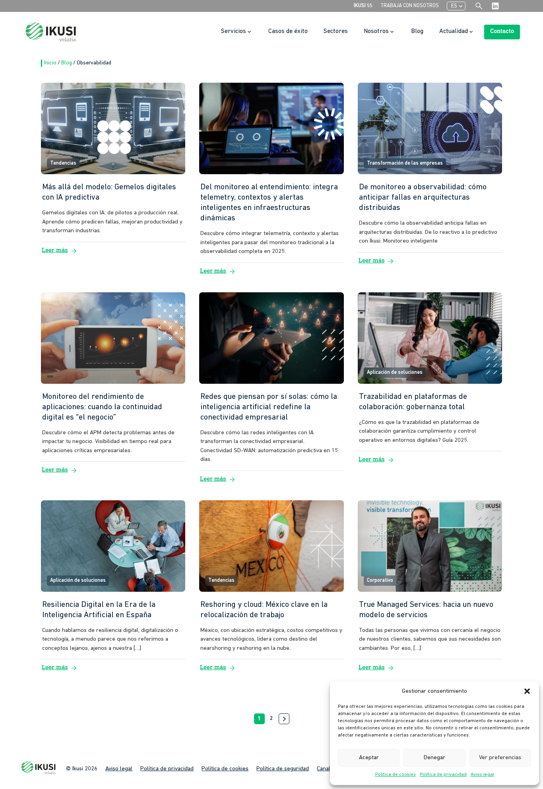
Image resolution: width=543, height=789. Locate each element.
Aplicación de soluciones (395, 372)
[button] (527, 691)
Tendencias (63, 163)
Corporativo (380, 580)
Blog (67, 63)
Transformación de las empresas (405, 163)
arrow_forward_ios (284, 719)
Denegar (434, 758)
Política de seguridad (282, 769)
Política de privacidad (443, 774)
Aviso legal (482, 774)
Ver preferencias (500, 758)
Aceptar (369, 758)
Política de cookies (395, 774)
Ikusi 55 (363, 5)
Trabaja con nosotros (409, 5)
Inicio (51, 63)
